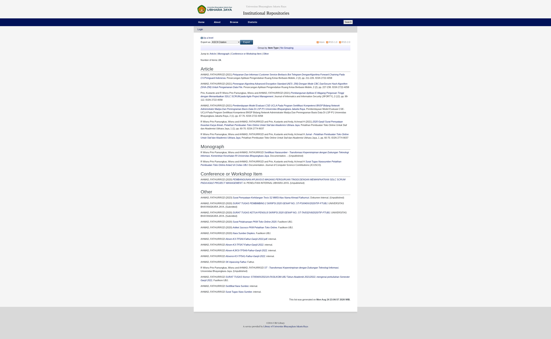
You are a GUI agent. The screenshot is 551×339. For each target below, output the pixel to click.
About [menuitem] (217, 22)
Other (266, 54)
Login (200, 29)
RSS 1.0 (333, 42)
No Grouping (286, 48)
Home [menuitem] (201, 22)
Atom (321, 42)
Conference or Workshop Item (246, 54)
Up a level (208, 38)
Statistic (252, 22)
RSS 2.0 (346, 42)
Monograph (223, 54)
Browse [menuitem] (234, 22)
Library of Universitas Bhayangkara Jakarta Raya (285, 326)
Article (213, 54)
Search (348, 22)
